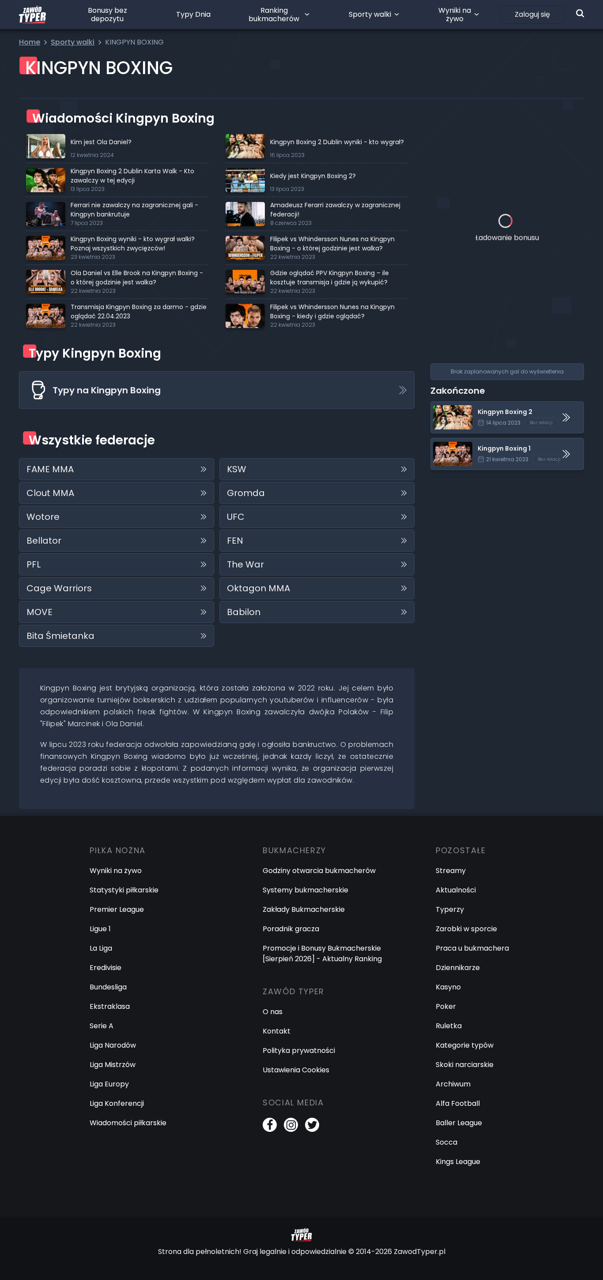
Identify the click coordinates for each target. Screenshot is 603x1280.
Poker (446, 1006)
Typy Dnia (193, 14)
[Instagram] (291, 1125)
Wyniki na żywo (454, 14)
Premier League (117, 909)
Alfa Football (458, 1103)
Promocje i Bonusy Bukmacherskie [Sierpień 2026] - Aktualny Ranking (322, 953)
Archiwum (453, 1084)
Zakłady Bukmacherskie (304, 909)
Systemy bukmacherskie (305, 890)
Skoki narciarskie (465, 1065)
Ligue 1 (100, 929)
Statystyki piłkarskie (124, 890)
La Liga (101, 948)
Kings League (458, 1162)
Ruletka (449, 1026)
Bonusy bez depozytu (107, 14)
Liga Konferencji (117, 1103)
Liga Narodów (113, 1045)
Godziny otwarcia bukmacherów (319, 871)
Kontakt (276, 1031)
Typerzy (450, 909)
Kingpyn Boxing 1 (459, 443)
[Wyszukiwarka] (580, 13)
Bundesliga (108, 987)
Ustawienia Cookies (296, 1070)
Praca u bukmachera (472, 948)
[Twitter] (312, 1125)
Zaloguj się (532, 14)
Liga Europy (109, 1084)
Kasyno (448, 987)
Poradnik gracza (291, 929)
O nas (273, 1012)
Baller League (459, 1123)
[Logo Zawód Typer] (32, 14)
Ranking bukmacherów (274, 14)
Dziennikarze (458, 968)
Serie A (101, 1026)
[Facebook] (270, 1125)
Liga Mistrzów (113, 1065)
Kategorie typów (465, 1045)
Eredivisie (105, 968)
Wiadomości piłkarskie (128, 1123)
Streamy (451, 871)
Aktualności (456, 890)
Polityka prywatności (299, 1050)
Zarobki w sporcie (466, 929)
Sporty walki (370, 14)
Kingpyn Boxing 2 (460, 407)
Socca (446, 1142)
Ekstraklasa (110, 1006)
